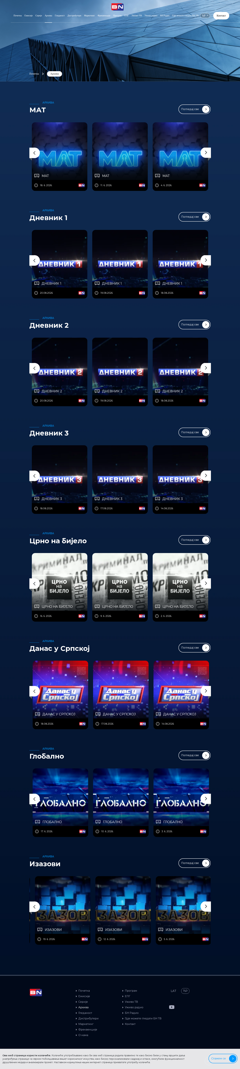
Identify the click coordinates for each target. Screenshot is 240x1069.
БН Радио (164, 15)
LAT (173, 991)
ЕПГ (126, 15)
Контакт (221, 15)
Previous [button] (34, 154)
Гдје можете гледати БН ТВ (185, 15)
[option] (59, 154)
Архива (48, 15)
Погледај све (190, 109)
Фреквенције (104, 15)
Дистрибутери (74, 15)
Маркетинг (89, 15)
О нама (83, 1035)
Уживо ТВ (137, 15)
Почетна (18, 15)
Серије (38, 15)
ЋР (204, 15)
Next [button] (205, 154)
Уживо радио (150, 15)
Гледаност (60, 15)
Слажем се (218, 1058)
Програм (117, 15)
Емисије (28, 15)
